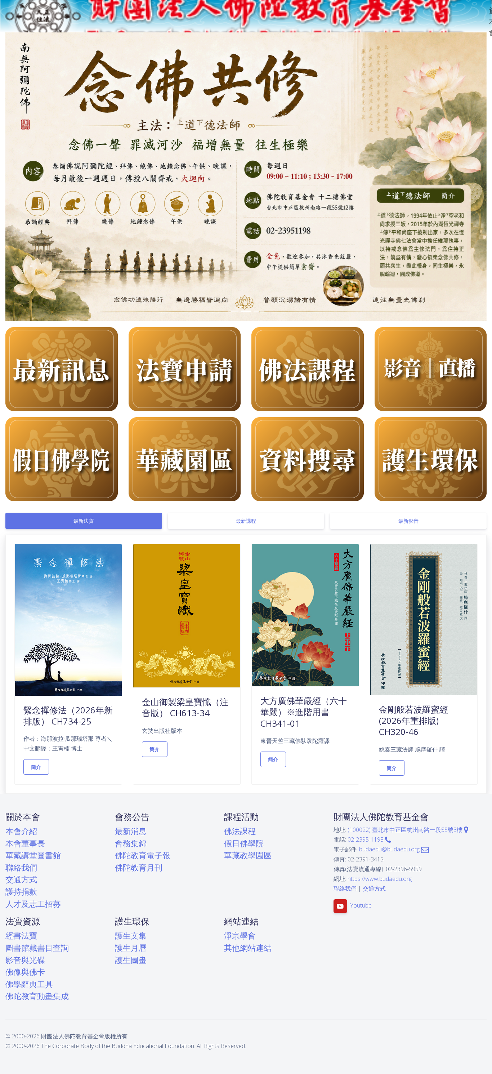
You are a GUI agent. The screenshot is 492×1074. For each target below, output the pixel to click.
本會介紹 (21, 831)
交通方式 (21, 879)
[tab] (83, 521)
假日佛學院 (244, 843)
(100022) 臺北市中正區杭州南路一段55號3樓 (406, 830)
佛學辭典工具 (29, 984)
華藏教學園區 (248, 855)
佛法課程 (240, 831)
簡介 (36, 766)
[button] (41, 176)
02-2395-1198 (366, 839)
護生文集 (131, 935)
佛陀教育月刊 (138, 867)
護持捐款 (21, 891)
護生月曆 (131, 947)
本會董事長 (25, 843)
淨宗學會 (240, 935)
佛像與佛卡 (25, 971)
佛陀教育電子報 (142, 855)
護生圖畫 (131, 960)
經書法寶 (21, 935)
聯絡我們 (21, 867)
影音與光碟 (25, 960)
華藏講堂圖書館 (33, 855)
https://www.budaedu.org (380, 879)
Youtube (361, 906)
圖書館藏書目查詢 (37, 947)
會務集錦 (131, 843)
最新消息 (131, 831)
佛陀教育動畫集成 (37, 996)
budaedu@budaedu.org (390, 849)
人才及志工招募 (33, 903)
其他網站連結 (248, 947)
